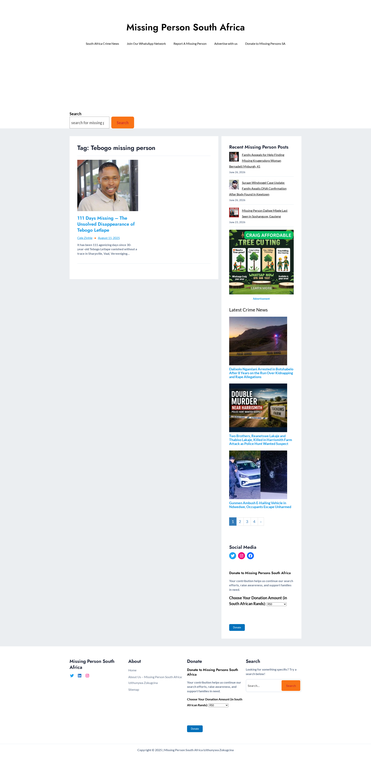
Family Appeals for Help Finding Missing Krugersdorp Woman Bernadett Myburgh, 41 (256, 160)
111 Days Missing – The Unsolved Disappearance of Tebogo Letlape (106, 224)
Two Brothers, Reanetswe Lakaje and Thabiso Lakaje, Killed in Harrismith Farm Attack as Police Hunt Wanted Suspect (260, 440)
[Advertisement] (185, 80)
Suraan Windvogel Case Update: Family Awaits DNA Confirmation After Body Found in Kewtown (258, 188)
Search (75, 113)
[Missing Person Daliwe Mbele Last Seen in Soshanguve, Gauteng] (234, 213)
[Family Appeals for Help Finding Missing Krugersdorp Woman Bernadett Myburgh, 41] (234, 157)
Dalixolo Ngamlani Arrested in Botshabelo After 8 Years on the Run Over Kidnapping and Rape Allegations (261, 373)
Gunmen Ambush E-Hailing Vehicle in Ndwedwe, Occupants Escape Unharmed (260, 505)
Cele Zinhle (84, 238)
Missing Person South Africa (185, 27)
